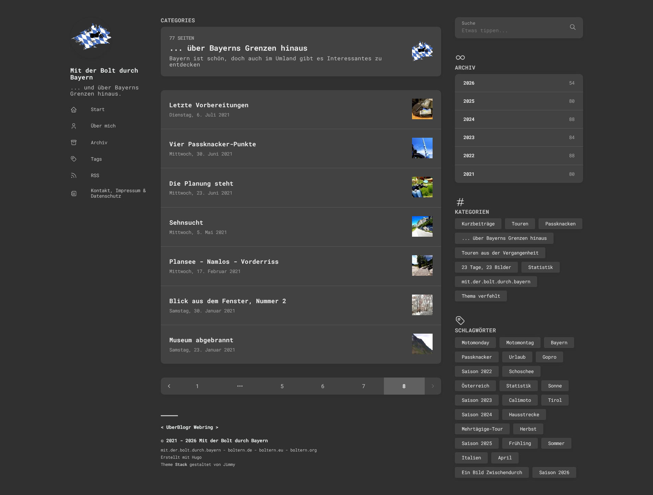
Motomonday (475, 342)
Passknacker (477, 357)
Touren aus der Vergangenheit (500, 252)
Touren (520, 223)
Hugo (197, 457)
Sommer (556, 443)
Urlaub (517, 357)
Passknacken (560, 223)
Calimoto (520, 400)
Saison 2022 (477, 371)
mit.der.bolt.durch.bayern (496, 281)
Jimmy (229, 464)
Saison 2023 (477, 400)
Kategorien (472, 211)
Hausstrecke (524, 414)
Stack (181, 464)
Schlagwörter (475, 330)
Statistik (540, 267)
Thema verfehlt (481, 296)
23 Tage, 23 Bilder (486, 267)
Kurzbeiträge (478, 223)
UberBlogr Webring (189, 427)
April (505, 457)
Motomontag (520, 342)
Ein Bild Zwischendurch (492, 472)
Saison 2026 (554, 472)
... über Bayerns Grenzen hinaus (504, 238)
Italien (471, 457)
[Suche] (573, 27)
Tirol (555, 400)
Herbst (528, 428)
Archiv (465, 67)
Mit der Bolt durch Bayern (104, 74)
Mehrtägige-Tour (482, 428)
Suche (468, 23)
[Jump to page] (240, 386)
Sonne (555, 385)
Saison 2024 (477, 414)
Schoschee (521, 371)
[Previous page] (169, 386)
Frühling (520, 443)
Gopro (549, 357)
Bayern (559, 342)
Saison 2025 (477, 443)
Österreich (475, 385)
